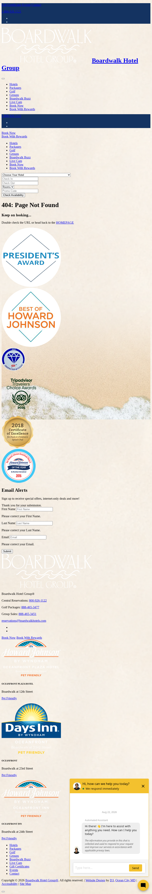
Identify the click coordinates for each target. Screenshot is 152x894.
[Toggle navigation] (3, 78)
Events (26, 5)
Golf (12, 91)
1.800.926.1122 (11, 11)
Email (5, 537)
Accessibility (10, 884)
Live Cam (16, 102)
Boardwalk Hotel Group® (41, 880)
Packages (15, 87)
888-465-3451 (27, 614)
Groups (14, 95)
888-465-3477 (30, 607)
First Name (8, 509)
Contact (36, 5)
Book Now (17, 105)
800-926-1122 (38, 600)
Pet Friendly (9, 698)
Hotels (14, 84)
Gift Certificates (11, 5)
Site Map (25, 884)
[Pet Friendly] (31, 675)
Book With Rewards (22, 109)
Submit (7, 551)
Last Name (8, 523)
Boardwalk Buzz (20, 98)
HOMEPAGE (65, 222)
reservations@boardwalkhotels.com (24, 620)
